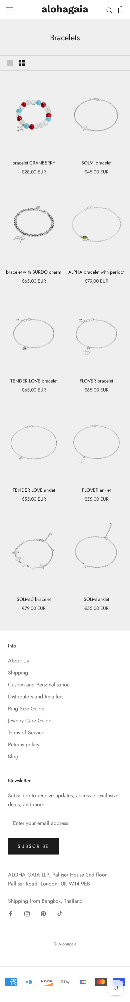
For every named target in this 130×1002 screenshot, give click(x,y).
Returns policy (23, 744)
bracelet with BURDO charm (33, 272)
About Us (18, 660)
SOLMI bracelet (96, 162)
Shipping (18, 672)
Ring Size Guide (26, 708)
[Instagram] (27, 913)
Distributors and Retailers (35, 696)
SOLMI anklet (96, 599)
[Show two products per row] (22, 63)
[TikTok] (59, 913)
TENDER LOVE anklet (34, 490)
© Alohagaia (65, 944)
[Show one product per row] (10, 63)
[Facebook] (10, 913)
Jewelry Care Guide (29, 720)
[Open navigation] (9, 9)
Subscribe (33, 846)
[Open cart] (121, 9)
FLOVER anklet (96, 490)
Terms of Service (26, 732)
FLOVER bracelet (96, 380)
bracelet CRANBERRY (33, 162)
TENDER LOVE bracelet (33, 380)
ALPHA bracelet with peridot (96, 272)
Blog (13, 756)
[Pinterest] (43, 913)
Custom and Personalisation (39, 684)
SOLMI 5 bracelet (34, 599)
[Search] (109, 10)
